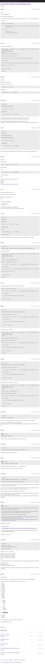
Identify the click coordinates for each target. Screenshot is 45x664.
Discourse (6, 662)
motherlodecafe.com (5, 526)
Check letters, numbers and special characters (16, 4)
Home (2, 659)
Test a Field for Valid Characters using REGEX (10, 652)
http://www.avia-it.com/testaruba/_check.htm (9, 546)
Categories (6, 659)
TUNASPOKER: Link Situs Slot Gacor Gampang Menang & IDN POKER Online (19, 528)
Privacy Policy (22, 659)
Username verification (5, 634)
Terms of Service (16, 659)
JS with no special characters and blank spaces (10, 648)
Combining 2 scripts (5, 639)
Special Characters (4, 643)
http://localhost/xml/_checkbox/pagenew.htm (10, 184)
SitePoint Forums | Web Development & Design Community (11, 1)
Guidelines (10, 659)
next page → (3, 627)
